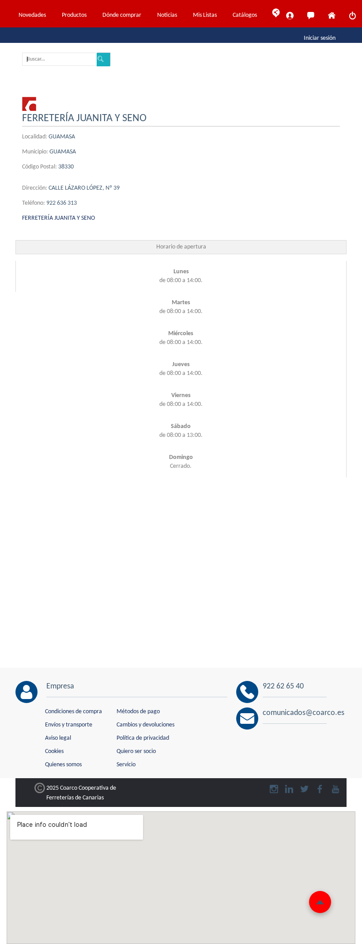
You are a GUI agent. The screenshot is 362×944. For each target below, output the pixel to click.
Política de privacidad (143, 738)
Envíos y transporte (68, 725)
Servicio (126, 764)
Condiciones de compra (73, 711)
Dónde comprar (121, 15)
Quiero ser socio (136, 751)
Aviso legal (58, 738)
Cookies (54, 751)
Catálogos (245, 15)
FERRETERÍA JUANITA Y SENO (58, 218)
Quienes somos (63, 764)
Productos (74, 15)
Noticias (167, 15)
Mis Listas (205, 15)
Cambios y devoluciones (145, 725)
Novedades (32, 15)
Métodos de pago (138, 711)
